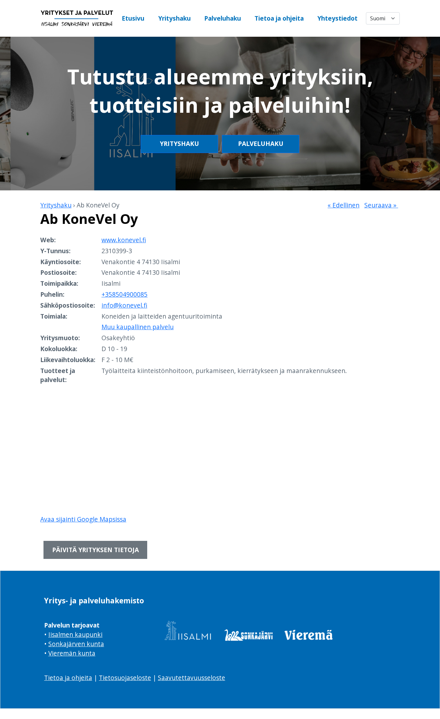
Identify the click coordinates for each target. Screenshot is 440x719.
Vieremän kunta (71, 653)
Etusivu (133, 18)
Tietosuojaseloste (125, 677)
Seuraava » (381, 205)
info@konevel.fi (124, 305)
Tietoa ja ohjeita (279, 18)
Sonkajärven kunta (76, 643)
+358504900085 (124, 294)
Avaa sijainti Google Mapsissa (83, 519)
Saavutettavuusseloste (191, 677)
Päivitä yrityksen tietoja (95, 549)
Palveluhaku (222, 18)
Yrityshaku (174, 18)
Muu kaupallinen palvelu (137, 326)
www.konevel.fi (123, 239)
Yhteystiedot (337, 18)
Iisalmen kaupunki (75, 634)
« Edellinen (343, 205)
